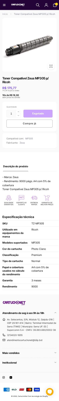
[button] (4, 5)
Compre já (29, 123)
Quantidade (11, 107)
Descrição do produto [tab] (15, 166)
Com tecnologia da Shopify (38, 396)
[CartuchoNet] (14, 304)
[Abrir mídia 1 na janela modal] (29, 45)
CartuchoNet (22, 396)
